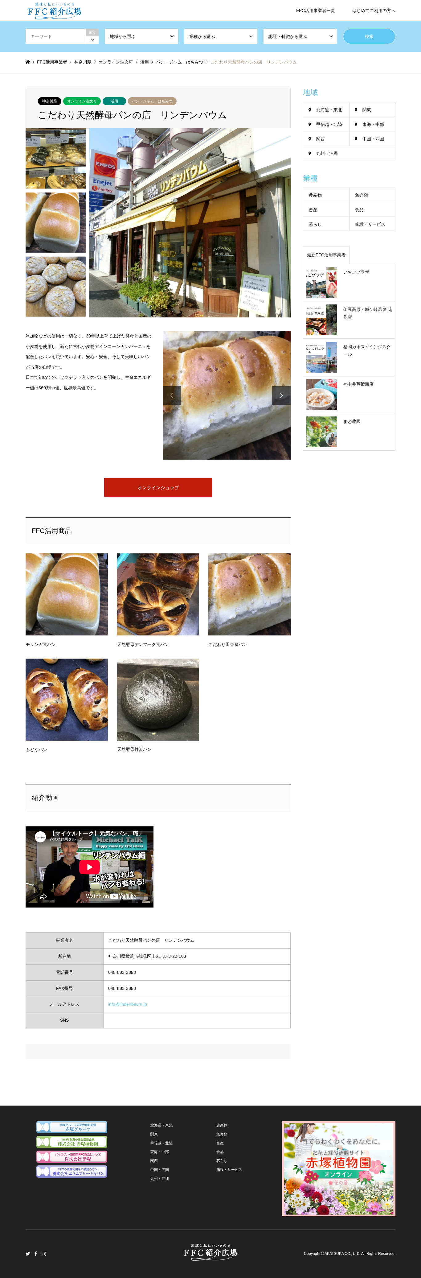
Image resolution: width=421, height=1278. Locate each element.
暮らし (315, 224)
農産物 (315, 195)
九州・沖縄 (327, 153)
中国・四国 (373, 138)
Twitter (28, 1253)
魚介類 (361, 195)
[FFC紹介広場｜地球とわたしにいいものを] (55, 10)
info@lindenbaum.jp (127, 1004)
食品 (359, 209)
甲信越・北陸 (329, 124)
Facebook (36, 1253)
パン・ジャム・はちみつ (152, 101)
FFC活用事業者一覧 (315, 10)
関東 (366, 109)
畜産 (313, 209)
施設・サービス (370, 224)
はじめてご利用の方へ (373, 10)
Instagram (44, 1253)
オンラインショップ (158, 487)
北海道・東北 (329, 109)
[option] (227, 395)
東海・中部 (373, 124)
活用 (114, 101)
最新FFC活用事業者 (326, 254)
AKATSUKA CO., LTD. (343, 1253)
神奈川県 (49, 101)
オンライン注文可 (82, 101)
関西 (320, 138)
